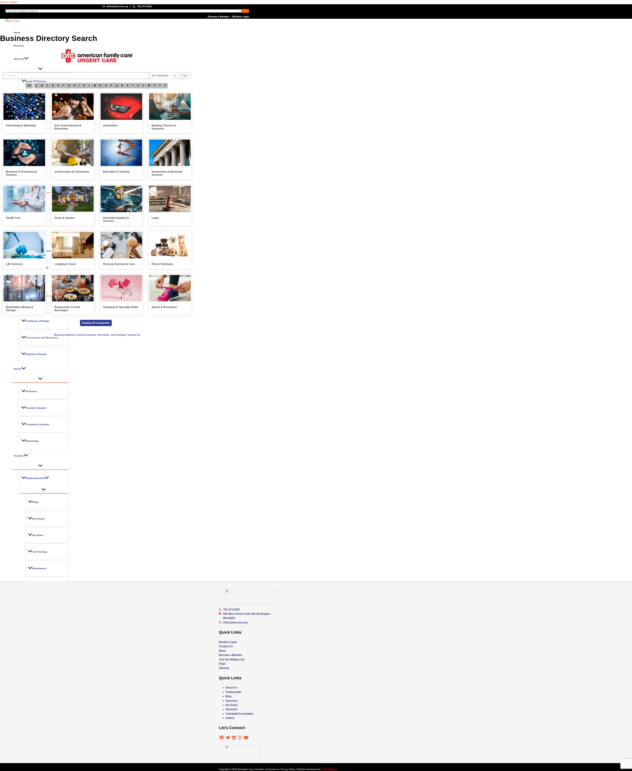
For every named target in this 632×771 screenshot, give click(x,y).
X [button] (155, 85)
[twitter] (228, 738)
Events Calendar (87, 334)
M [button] (95, 85)
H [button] (74, 85)
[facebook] (221, 738)
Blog (228, 696)
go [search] (185, 75)
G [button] (69, 85)
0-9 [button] (29, 85)
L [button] (89, 85)
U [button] (138, 85)
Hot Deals (103, 334)
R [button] (122, 85)
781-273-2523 (144, 6)
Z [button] (165, 85)
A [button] (37, 85)
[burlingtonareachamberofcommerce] (250, 602)
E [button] (58, 85)
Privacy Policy (288, 769)
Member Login (240, 16)
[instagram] (240, 738)
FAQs (222, 663)
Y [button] (160, 85)
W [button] (149, 85)
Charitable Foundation (239, 713)
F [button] (63, 85)
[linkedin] (234, 738)
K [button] (84, 85)
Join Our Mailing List (231, 659)
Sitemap (224, 668)
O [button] (106, 85)
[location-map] (221, 622)
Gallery (229, 718)
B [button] (42, 85)
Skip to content (8, 2)
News (222, 650)
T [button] (133, 85)
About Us (231, 687)
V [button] (143, 85)
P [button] (111, 85)
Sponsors (231, 700)
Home (17, 32)
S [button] (127, 85)
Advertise (231, 709)
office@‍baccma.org (235, 622)
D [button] (53, 85)
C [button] (48, 85)
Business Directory (65, 334)
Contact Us (134, 334)
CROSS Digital (329, 769)
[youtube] (246, 738)
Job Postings (118, 334)
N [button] (100, 85)
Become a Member (218, 16)
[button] (96, 323)
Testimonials (233, 692)
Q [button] (117, 85)
